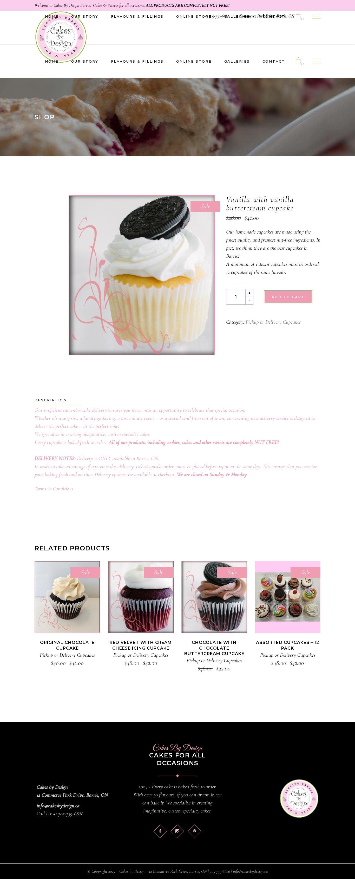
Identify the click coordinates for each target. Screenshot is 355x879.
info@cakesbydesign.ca (58, 805)
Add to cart (288, 297)
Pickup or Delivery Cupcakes (273, 322)
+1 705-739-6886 (217, 16)
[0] (298, 61)
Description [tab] (51, 400)
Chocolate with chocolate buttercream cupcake (214, 648)
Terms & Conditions (54, 488)
